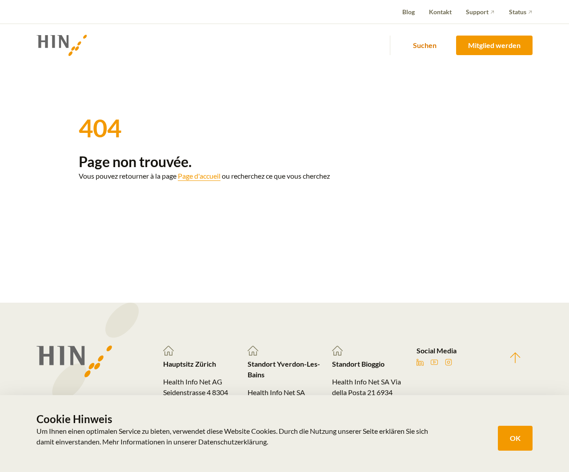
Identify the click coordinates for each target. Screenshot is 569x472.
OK (515, 438)
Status (517, 12)
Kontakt (440, 12)
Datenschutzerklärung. (233, 441)
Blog (408, 12)
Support (477, 12)
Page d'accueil (199, 176)
